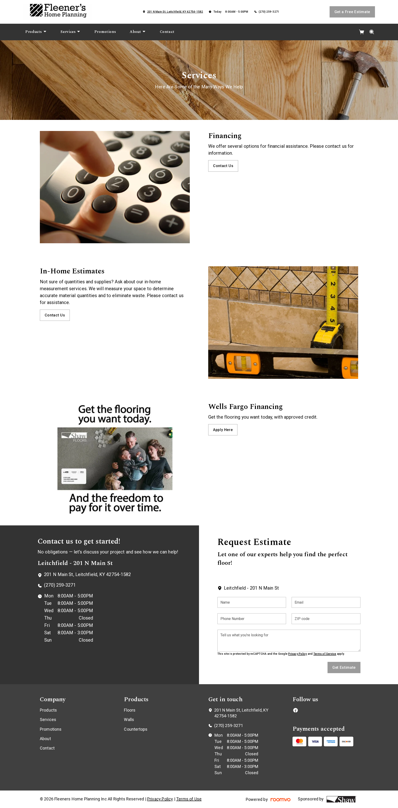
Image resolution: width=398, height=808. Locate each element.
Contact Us (223, 166)
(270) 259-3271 (269, 11)
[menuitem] (36, 32)
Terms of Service (324, 653)
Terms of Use (189, 798)
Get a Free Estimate (352, 12)
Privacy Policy (297, 653)
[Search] (372, 32)
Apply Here (223, 430)
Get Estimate (344, 667)
